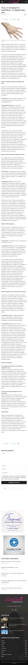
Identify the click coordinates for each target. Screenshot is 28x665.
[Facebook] (12, 610)
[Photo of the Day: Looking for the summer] (4, 632)
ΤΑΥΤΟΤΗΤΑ (14, 663)
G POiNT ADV (23, 662)
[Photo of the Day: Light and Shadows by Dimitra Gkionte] (4, 626)
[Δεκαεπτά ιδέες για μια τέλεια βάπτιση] (4, 619)
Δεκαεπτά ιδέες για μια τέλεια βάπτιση (16, 618)
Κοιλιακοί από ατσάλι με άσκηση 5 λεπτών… (12, 588)
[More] (18, 19)
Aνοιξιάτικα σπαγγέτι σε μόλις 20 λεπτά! (10, 561)
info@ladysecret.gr (17, 606)
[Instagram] (15, 610)
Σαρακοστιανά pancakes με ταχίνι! (9, 567)
